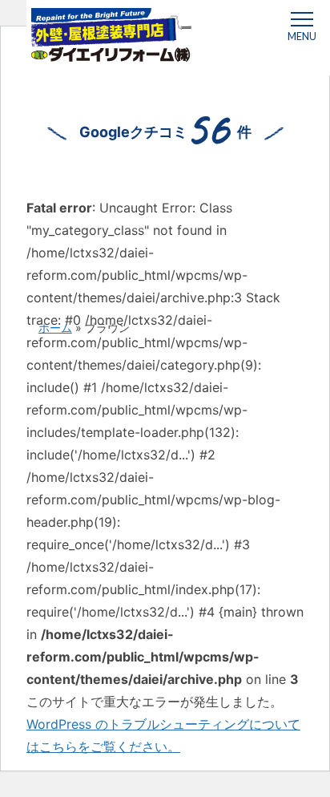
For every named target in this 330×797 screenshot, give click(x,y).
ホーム (55, 327)
